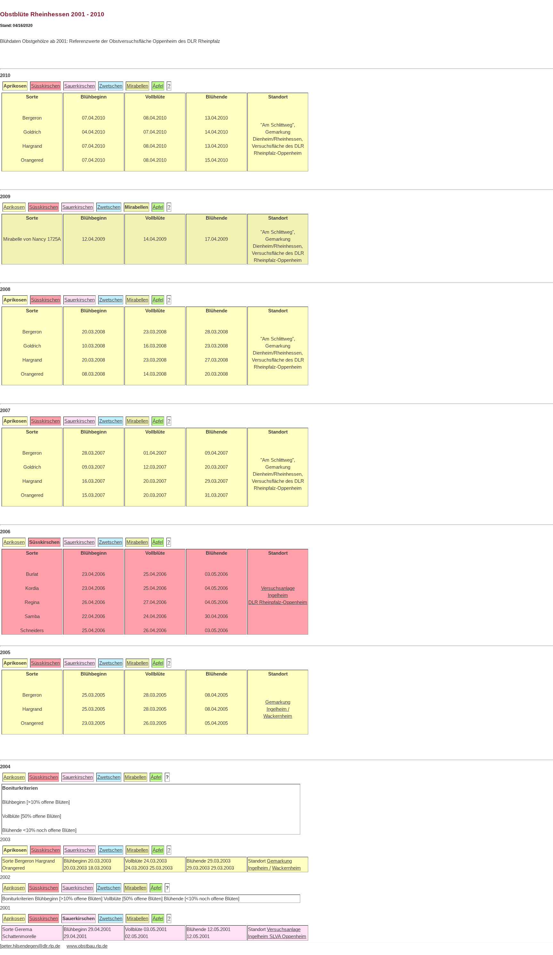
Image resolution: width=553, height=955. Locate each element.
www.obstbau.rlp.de (87, 946)
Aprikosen (14, 207)
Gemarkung (279, 861)
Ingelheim (258, 936)
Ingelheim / (259, 868)
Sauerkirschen (79, 86)
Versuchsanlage (284, 929)
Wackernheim (286, 868)
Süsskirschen (45, 86)
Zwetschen (110, 86)
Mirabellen (137, 86)
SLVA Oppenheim (287, 936)
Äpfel (158, 86)
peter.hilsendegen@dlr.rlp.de (30, 946)
